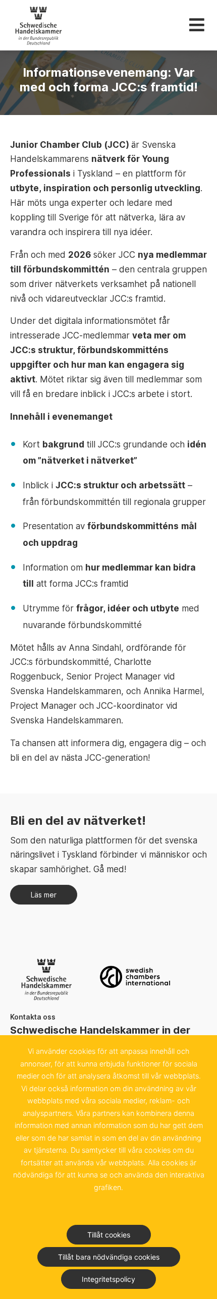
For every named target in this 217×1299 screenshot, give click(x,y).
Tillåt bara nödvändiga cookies (108, 1257)
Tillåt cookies (108, 1234)
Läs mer (44, 894)
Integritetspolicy (108, 1279)
